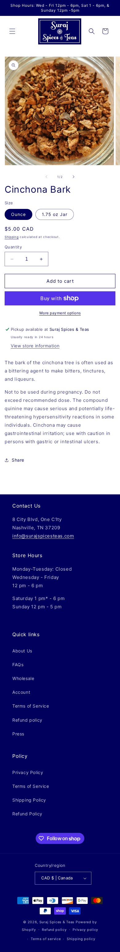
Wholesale (23, 678)
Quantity (13, 246)
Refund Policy (27, 813)
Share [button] (18, 460)
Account (21, 692)
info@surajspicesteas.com (43, 536)
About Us (22, 650)
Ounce (18, 214)
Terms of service (46, 939)
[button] (12, 31)
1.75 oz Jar (54, 214)
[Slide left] (46, 176)
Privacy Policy (27, 772)
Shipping (12, 237)
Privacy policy (85, 929)
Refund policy (27, 720)
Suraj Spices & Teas (56, 922)
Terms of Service (30, 705)
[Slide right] (73, 176)
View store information (35, 345)
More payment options (60, 313)
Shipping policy (81, 939)
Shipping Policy (29, 800)
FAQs (17, 664)
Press (18, 733)
